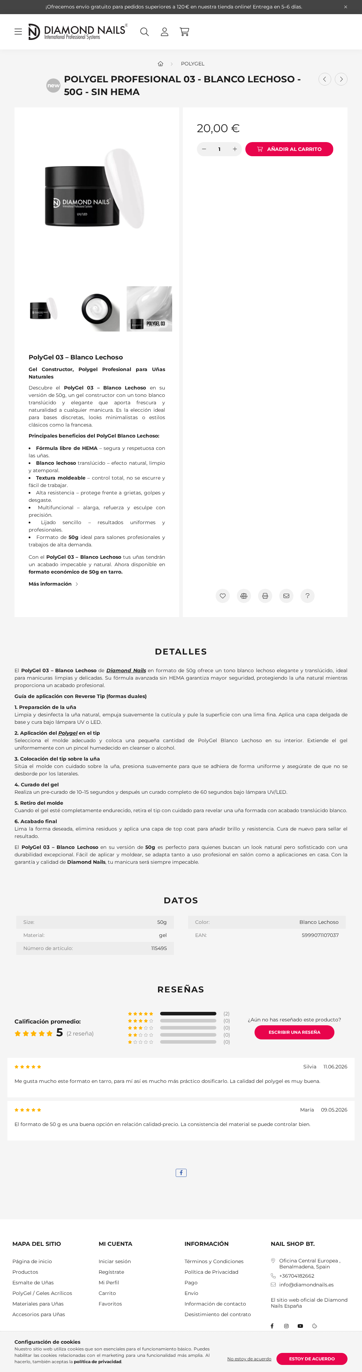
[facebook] (181, 1173)
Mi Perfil (109, 1283)
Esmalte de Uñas (33, 1283)
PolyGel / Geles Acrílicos (42, 1293)
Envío (191, 1293)
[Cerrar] (345, 7)
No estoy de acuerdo (249, 1358)
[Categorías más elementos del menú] (18, 32)
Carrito (107, 1293)
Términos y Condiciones (214, 1262)
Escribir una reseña (294, 1032)
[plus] (234, 149)
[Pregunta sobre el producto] (307, 596)
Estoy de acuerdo (312, 1358)
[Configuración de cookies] (315, 1326)
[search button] (145, 32)
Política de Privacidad (211, 1272)
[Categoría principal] (160, 63)
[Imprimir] (265, 596)
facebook (272, 1326)
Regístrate (111, 1272)
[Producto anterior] (325, 79)
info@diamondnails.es (306, 1285)
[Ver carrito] (184, 32)
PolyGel (192, 63)
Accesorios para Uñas (38, 1315)
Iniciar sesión (115, 1262)
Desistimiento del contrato (218, 1315)
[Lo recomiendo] (286, 596)
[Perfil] (164, 32)
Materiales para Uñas (38, 1304)
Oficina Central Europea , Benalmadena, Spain (309, 1264)
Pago (191, 1283)
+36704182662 (296, 1276)
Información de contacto (215, 1304)
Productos (25, 1272)
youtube (300, 1326)
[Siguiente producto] (341, 79)
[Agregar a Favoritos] (223, 596)
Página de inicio (32, 1262)
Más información (50, 584)
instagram (286, 1326)
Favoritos (110, 1304)
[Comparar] (244, 596)
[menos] (204, 149)
